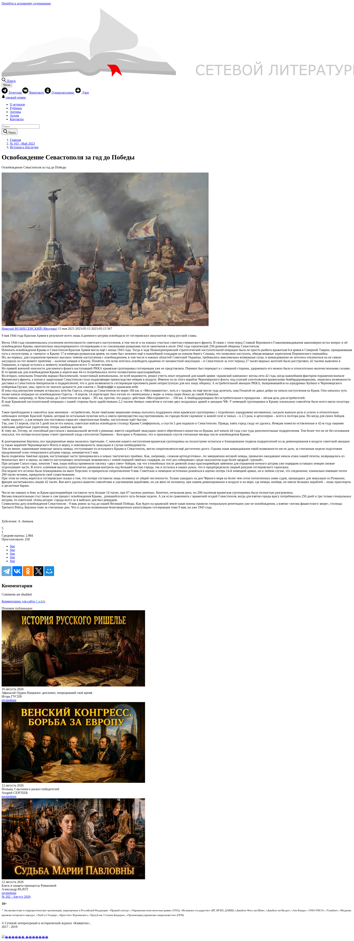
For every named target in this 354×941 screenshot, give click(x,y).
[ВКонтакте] (17, 571)
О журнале (17, 104)
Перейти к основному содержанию (26, 3)
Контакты (17, 119)
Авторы (15, 112)
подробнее (9, 700)
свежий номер (16, 97)
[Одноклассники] (28, 571)
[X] (38, 571)
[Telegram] (6, 571)
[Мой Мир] (49, 571)
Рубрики (16, 108)
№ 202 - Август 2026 (16, 896)
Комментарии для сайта (23, 601)
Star (12, 546)
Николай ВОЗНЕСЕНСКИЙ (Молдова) (29, 328)
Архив (14, 115)
